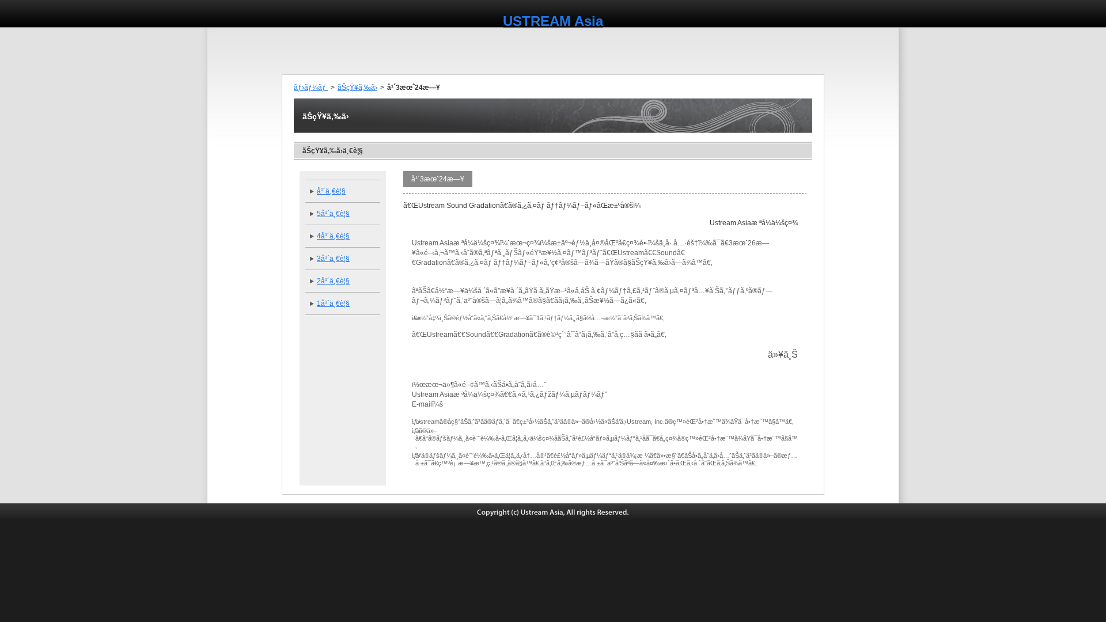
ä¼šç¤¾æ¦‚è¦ (358, 50)
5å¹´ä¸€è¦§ (333, 214)
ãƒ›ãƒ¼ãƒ (311, 88)
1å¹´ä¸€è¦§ (333, 303)
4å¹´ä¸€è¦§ (333, 236)
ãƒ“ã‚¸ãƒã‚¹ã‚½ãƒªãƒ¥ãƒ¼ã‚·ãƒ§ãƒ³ (596, 50)
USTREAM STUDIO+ (710, 50)
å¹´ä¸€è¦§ (331, 191)
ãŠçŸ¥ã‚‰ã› (357, 88)
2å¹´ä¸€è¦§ (333, 281)
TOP (304, 50)
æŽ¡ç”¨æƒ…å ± (793, 50)
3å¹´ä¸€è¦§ (333, 259)
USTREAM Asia (553, 21)
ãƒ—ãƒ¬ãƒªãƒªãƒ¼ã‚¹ (432, 50)
